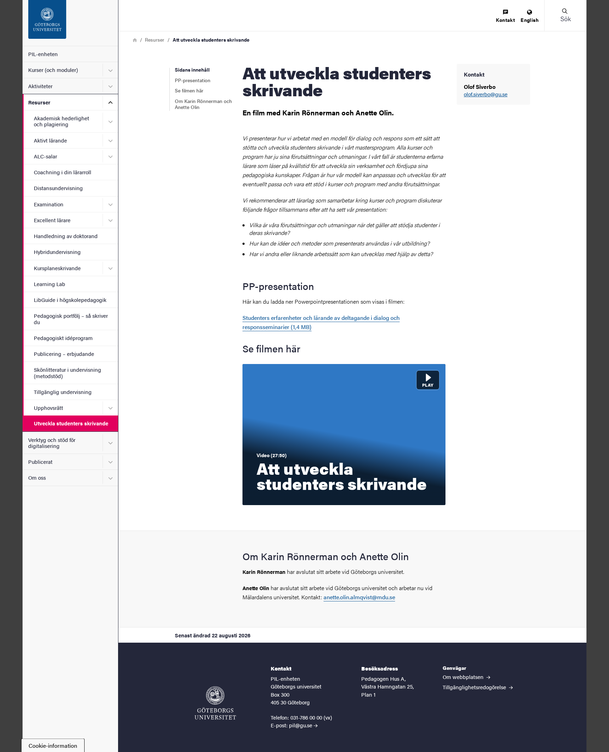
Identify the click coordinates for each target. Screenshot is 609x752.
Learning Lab (49, 283)
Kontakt (505, 19)
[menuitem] (505, 16)
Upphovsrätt (48, 407)
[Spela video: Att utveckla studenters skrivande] (343, 434)
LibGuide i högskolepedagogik (70, 299)
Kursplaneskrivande (57, 268)
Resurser (39, 102)
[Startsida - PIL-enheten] (70, 23)
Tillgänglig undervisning (63, 391)
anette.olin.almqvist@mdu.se (359, 597)
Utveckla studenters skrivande (71, 423)
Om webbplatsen (464, 676)
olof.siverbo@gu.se (486, 94)
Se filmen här (189, 90)
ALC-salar (45, 156)
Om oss (37, 477)
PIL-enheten (43, 53)
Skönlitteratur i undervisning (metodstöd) (67, 372)
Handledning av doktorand (66, 235)
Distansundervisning (58, 188)
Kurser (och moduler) (53, 69)
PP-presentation (192, 80)
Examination (48, 204)
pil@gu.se (300, 725)
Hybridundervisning (57, 251)
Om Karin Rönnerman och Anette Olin (203, 104)
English (530, 19)
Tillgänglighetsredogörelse (475, 687)
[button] (565, 15)
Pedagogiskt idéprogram (63, 337)
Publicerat (40, 461)
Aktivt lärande (50, 140)
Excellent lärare (52, 220)
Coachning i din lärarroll (62, 172)
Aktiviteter (40, 86)
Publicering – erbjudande (64, 353)
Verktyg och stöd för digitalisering (51, 442)
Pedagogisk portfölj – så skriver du (71, 318)
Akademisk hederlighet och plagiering (61, 121)
